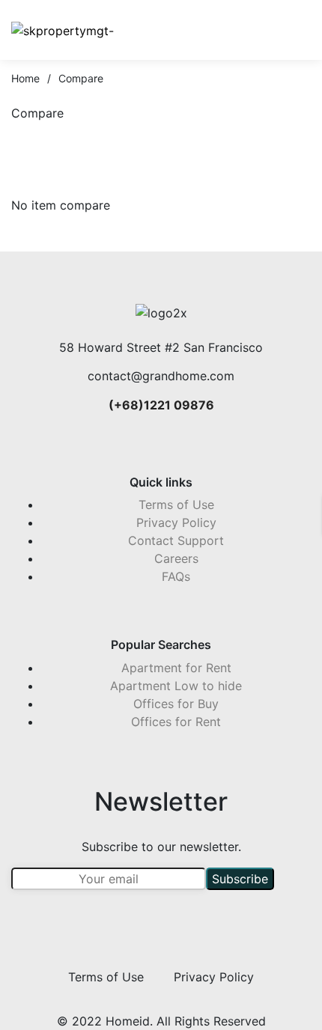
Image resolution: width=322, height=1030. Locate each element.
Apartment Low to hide (176, 685)
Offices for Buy (176, 703)
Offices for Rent (176, 721)
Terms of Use (176, 504)
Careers (176, 558)
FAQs (176, 576)
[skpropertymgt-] (62, 30)
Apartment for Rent (176, 667)
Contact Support (176, 540)
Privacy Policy (176, 522)
